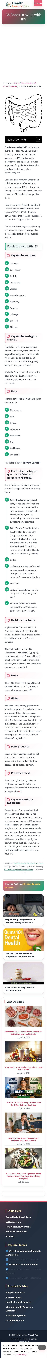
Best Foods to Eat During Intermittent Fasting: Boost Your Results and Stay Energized (23, 1176)
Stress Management (16, 1315)
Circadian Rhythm (15, 1320)
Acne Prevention (14, 1297)
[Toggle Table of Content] (37, 140)
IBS (20, 791)
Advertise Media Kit (16, 1231)
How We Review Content (18, 1226)
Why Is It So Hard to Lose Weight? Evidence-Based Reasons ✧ (23, 1139)
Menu (39, 3)
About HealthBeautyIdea (18, 1216)
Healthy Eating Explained (18, 1302)
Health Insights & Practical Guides (28, 863)
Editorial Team (13, 1221)
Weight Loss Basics (15, 1292)
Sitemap (10, 1236)
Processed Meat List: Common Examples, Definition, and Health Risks (23, 1032)
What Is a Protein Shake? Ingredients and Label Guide (23, 1068)
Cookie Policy (21, 1354)
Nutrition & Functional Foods (23, 1264)
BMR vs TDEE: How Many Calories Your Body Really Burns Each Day (24, 1103)
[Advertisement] (23, 50)
